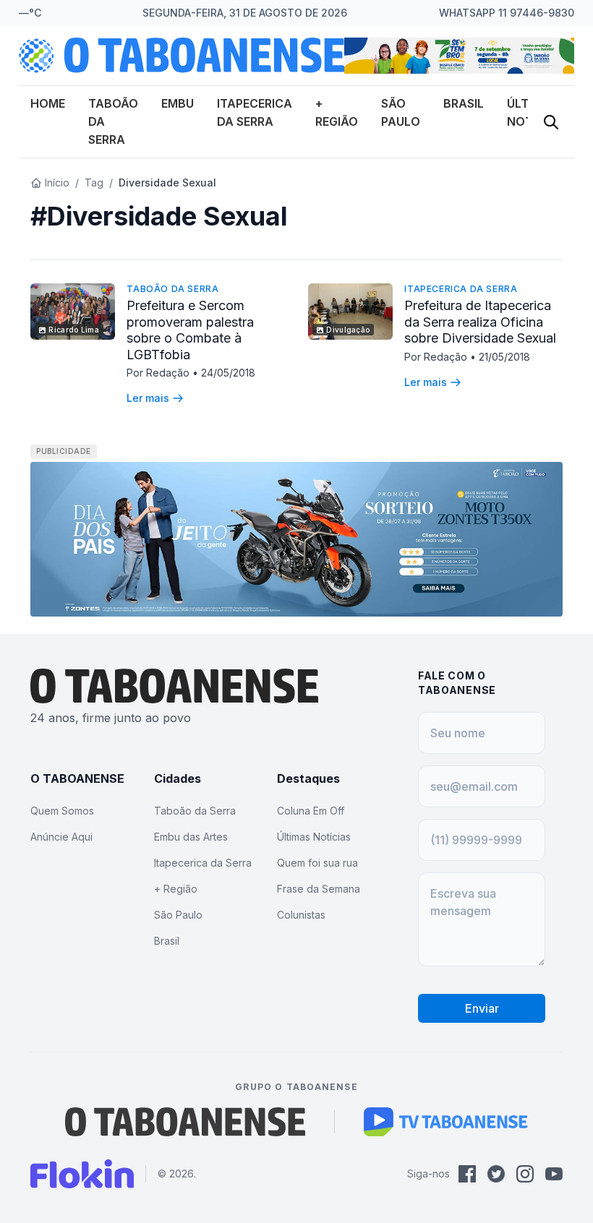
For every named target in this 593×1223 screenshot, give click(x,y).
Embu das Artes (191, 837)
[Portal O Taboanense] (185, 1121)
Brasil (463, 103)
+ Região (175, 889)
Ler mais (148, 398)
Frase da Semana (318, 889)
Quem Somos (62, 810)
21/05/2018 (504, 357)
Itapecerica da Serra (460, 288)
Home (47, 103)
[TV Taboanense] (446, 1121)
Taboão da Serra (172, 288)
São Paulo (178, 915)
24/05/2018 (228, 372)
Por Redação (159, 372)
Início (57, 182)
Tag (94, 182)
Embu (177, 103)
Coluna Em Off (310, 810)
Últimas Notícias (314, 837)
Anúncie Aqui (61, 837)
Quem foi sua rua (317, 863)
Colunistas (301, 915)
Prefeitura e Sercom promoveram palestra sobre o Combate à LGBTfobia (190, 330)
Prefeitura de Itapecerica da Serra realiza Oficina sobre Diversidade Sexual (480, 322)
